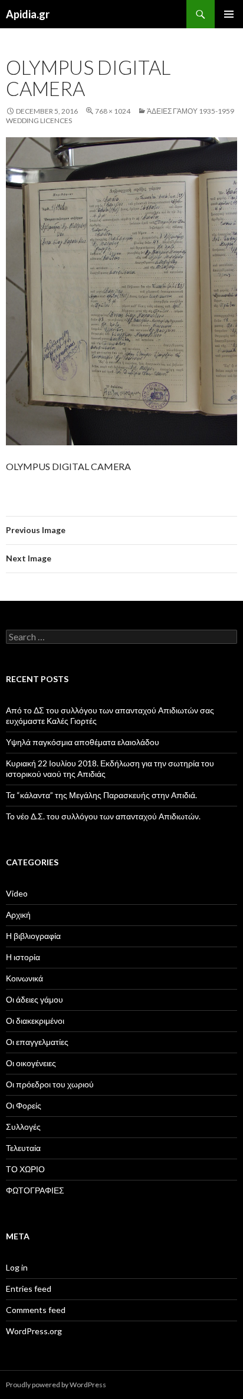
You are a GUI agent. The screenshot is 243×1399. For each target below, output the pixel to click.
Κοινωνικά (24, 978)
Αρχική (18, 914)
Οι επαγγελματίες (37, 1042)
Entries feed (28, 1289)
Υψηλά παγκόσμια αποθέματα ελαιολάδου (82, 742)
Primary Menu (229, 14)
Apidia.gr (28, 14)
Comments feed (35, 1310)
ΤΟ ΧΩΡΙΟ (25, 1169)
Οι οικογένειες (31, 1063)
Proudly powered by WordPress (56, 1384)
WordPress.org (34, 1331)
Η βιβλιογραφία (33, 936)
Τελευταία (23, 1148)
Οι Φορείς (23, 1105)
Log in (17, 1267)
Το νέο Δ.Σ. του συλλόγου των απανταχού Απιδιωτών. (103, 816)
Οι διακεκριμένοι (35, 1021)
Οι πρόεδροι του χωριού (50, 1084)
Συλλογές (23, 1127)
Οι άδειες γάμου (34, 999)
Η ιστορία (23, 957)
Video (17, 893)
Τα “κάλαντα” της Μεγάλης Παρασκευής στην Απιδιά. (101, 795)
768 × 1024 (112, 111)
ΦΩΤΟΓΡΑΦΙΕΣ (35, 1190)
